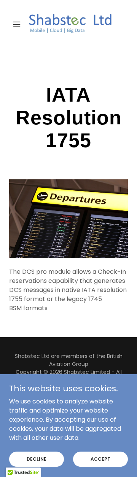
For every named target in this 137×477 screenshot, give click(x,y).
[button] (18, 24)
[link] (68, 24)
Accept (100, 458)
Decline (36, 458)
